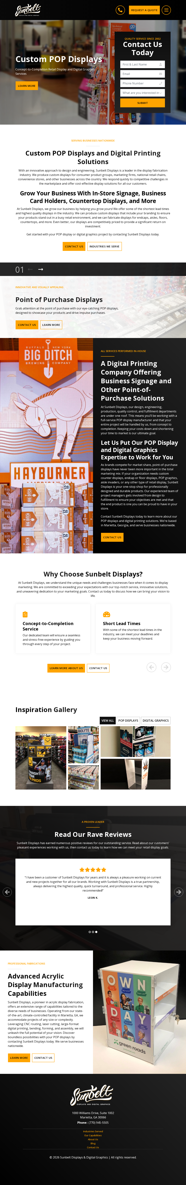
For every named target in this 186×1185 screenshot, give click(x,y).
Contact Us (74, 246)
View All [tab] (108, 721)
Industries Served (93, 1131)
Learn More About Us (66, 668)
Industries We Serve (105, 246)
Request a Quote (144, 10)
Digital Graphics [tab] (156, 721)
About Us (93, 1139)
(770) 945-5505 (99, 1123)
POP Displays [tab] (128, 721)
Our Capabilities (93, 1135)
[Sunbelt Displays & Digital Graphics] (41, 10)
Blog (93, 1143)
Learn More (27, 86)
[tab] (90, 932)
